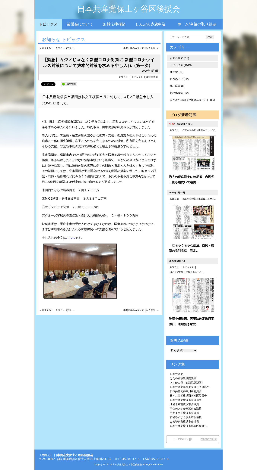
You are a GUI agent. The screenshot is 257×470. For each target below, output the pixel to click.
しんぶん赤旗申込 (150, 24)
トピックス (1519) (181, 65)
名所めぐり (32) (179, 78)
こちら (70, 237)
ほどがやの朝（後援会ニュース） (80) (192, 99)
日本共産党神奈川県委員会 (185, 391)
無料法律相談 (114, 24)
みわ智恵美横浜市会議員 (184, 421)
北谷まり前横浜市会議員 (184, 404)
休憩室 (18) (176, 71)
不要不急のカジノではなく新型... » (141, 48)
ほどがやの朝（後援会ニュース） (199, 130)
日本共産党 (176, 373)
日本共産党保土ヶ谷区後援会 (128, 9)
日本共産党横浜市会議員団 (185, 399)
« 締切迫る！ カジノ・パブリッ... (57, 48)
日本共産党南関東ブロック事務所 (189, 386)
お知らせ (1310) (179, 58)
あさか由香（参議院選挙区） (187, 382)
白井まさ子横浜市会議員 (184, 412)
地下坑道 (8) (177, 85)
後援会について (80, 24)
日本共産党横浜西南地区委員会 (188, 395)
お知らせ (123, 77)
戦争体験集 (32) (179, 92)
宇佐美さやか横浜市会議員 (185, 408)
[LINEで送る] (69, 84)
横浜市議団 (152, 77)
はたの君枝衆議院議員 (183, 378)
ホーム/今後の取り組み (196, 24)
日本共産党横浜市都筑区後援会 (188, 425)
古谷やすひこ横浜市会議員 (185, 417)
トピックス (48, 24)
